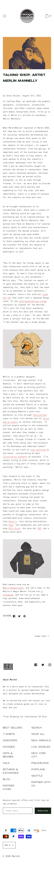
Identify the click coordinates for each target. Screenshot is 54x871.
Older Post (41, 636)
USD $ (7, 845)
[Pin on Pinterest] (24, 616)
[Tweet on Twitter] (19, 616)
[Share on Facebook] (14, 616)
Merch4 (16, 856)
